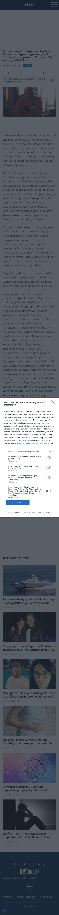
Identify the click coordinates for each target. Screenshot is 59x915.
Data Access (29, 512)
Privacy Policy (45, 512)
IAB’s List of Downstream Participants (33, 443)
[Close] (53, 402)
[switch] (48, 457)
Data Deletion (14, 512)
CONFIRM (17, 503)
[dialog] (29, 457)
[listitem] (29, 451)
